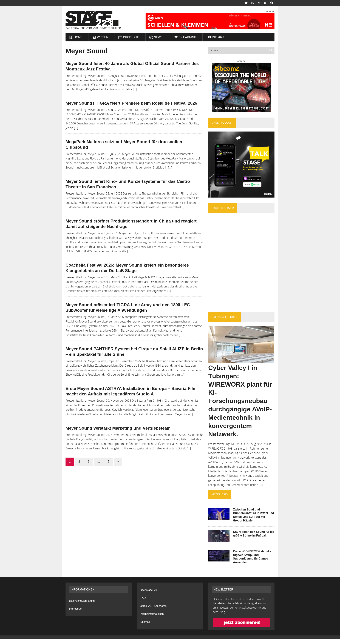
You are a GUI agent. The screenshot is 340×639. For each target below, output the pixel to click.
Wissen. (103, 37)
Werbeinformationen (152, 613)
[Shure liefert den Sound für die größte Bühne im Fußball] (219, 539)
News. (158, 37)
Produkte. (131, 37)
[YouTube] (246, 2)
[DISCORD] (252, 2)
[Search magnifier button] (271, 50)
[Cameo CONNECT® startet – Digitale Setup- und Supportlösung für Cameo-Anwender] (219, 559)
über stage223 (148, 589)
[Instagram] (259, 2)
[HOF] (205, 21)
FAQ (143, 597)
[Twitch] (265, 2)
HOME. (78, 37)
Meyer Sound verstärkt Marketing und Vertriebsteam (118, 428)
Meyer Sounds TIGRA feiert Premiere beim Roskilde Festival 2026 (131, 103)
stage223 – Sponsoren (153, 605)
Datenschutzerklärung (82, 600)
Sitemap (145, 621)
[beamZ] (241, 87)
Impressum (75, 608)
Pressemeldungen (224, 317)
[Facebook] (271, 2)
